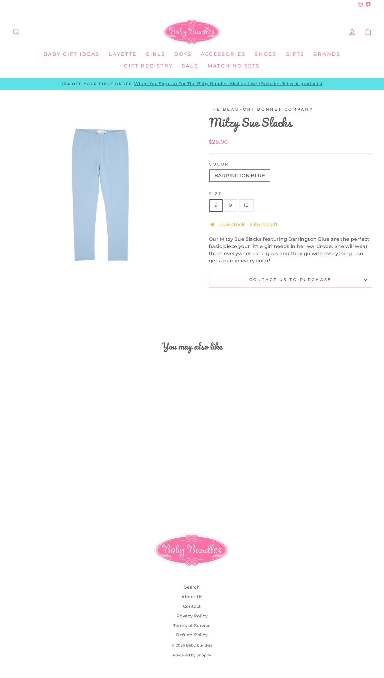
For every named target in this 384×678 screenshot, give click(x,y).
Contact (192, 606)
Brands (326, 54)
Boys (183, 54)
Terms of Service (192, 625)
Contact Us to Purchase (290, 279)
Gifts (295, 54)
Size (215, 194)
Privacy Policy (192, 616)
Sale (190, 66)
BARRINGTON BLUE (239, 175)
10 (246, 205)
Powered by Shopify (192, 655)
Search (192, 587)
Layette (123, 54)
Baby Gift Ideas (72, 54)
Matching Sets (234, 66)
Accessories (223, 54)
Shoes (266, 54)
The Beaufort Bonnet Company (261, 109)
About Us (192, 596)
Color (219, 164)
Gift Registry (148, 66)
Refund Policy (192, 634)
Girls (155, 54)
